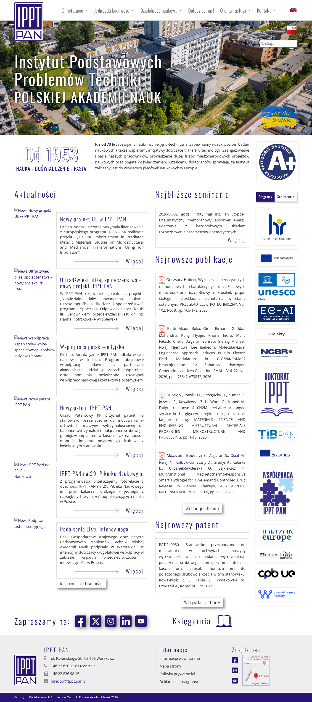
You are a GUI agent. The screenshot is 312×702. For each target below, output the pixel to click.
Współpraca (92, 346)
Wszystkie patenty (202, 602)
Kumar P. (236, 394)
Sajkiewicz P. (232, 468)
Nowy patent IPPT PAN (85, 407)
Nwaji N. (166, 462)
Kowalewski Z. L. (193, 401)
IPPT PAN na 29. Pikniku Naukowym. (102, 473)
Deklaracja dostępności (179, 681)
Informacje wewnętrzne (179, 658)
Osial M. (237, 455)
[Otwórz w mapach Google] (256, 669)
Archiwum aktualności (81, 583)
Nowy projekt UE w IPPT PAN (93, 219)
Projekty (277, 334)
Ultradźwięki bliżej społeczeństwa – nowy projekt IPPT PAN (101, 283)
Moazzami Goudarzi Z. (187, 455)
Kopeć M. (236, 401)
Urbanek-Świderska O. (190, 468)
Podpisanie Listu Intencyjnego (94, 529)
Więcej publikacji (202, 508)
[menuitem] (75, 10)
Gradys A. (222, 462)
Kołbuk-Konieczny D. (193, 462)
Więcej (135, 261)
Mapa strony (170, 666)
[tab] (265, 197)
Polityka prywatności (177, 673)
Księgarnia (192, 621)
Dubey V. (174, 394)
